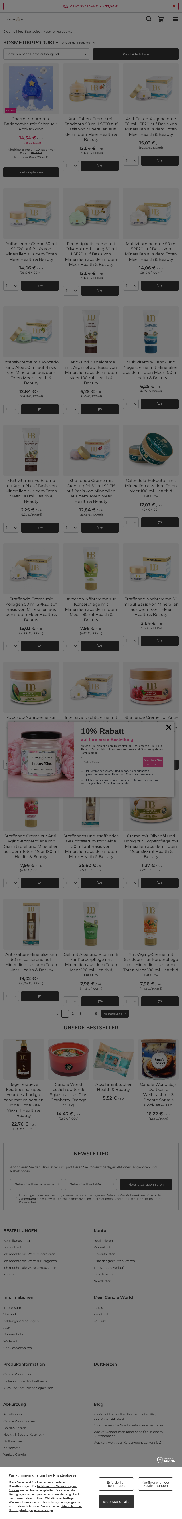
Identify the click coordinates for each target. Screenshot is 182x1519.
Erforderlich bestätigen (116, 1484)
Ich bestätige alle (116, 1502)
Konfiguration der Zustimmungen (155, 1484)
